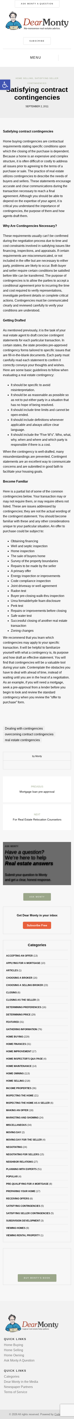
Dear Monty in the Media (21, 1381)
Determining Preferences (23, 1007)
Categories (11, 1376)
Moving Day (13, 1132)
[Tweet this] (34, 765)
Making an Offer (17, 1110)
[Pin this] (46, 765)
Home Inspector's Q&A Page (24, 1058)
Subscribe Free (37, 925)
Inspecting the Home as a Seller (28, 1103)
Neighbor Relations (19, 1161)
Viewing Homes (15, 1228)
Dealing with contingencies (24, 728)
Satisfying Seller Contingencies (28, 1213)
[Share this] (28, 765)
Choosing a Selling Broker (24, 985)
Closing (11, 992)
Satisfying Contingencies (23, 1206)
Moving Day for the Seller (24, 1139)
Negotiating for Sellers (22, 1154)
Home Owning (15, 1073)
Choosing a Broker (19, 977)
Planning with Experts (21, 1169)
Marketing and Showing (22, 1117)
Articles (12, 970)
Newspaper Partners (18, 1387)
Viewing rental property (23, 1235)
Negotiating (14, 1147)
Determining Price (18, 1014)
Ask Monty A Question (37, 4)
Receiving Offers (17, 1198)
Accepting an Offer (19, 955)
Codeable (59, 1414)
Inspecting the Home (20, 1095)
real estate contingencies (22, 740)
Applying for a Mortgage (23, 963)
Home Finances (16, 1044)
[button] (5, 85)
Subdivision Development (23, 1220)
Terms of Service (15, 1392)
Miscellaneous (16, 1125)
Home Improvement (18, 1051)
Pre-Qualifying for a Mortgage (27, 1183)
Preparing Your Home (20, 1191)
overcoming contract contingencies (29, 734)
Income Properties (18, 1088)
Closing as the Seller (21, 1000)
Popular (12, 1176)
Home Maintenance (19, 1066)
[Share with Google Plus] (40, 765)
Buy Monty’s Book (37, 1278)
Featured (12, 1022)
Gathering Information (21, 1029)
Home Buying (14, 1036)
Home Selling (24, 78)
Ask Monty (37, 897)
